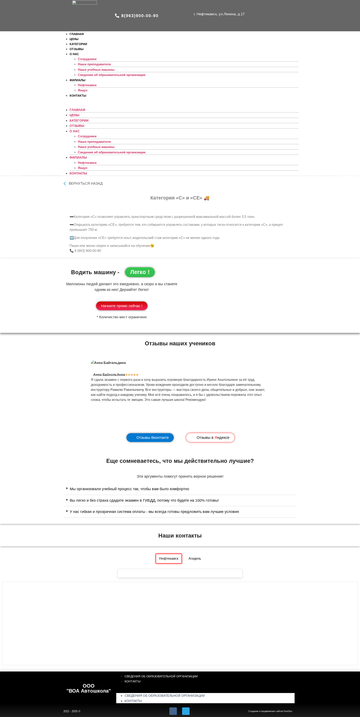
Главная (77, 110)
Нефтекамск (87, 85)
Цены (74, 115)
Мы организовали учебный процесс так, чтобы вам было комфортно (129, 489)
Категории (79, 120)
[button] (137, 15)
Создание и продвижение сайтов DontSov (270, 711)
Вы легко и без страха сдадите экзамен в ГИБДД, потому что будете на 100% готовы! (144, 500)
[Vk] (173, 711)
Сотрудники (87, 59)
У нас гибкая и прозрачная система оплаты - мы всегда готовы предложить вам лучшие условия (154, 512)
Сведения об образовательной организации (111, 75)
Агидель (195, 558)
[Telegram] (186, 711)
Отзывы (77, 125)
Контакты (78, 95)
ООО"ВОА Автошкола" (88, 688)
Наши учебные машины (96, 69)
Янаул (83, 168)
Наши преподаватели (94, 64)
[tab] (180, 489)
